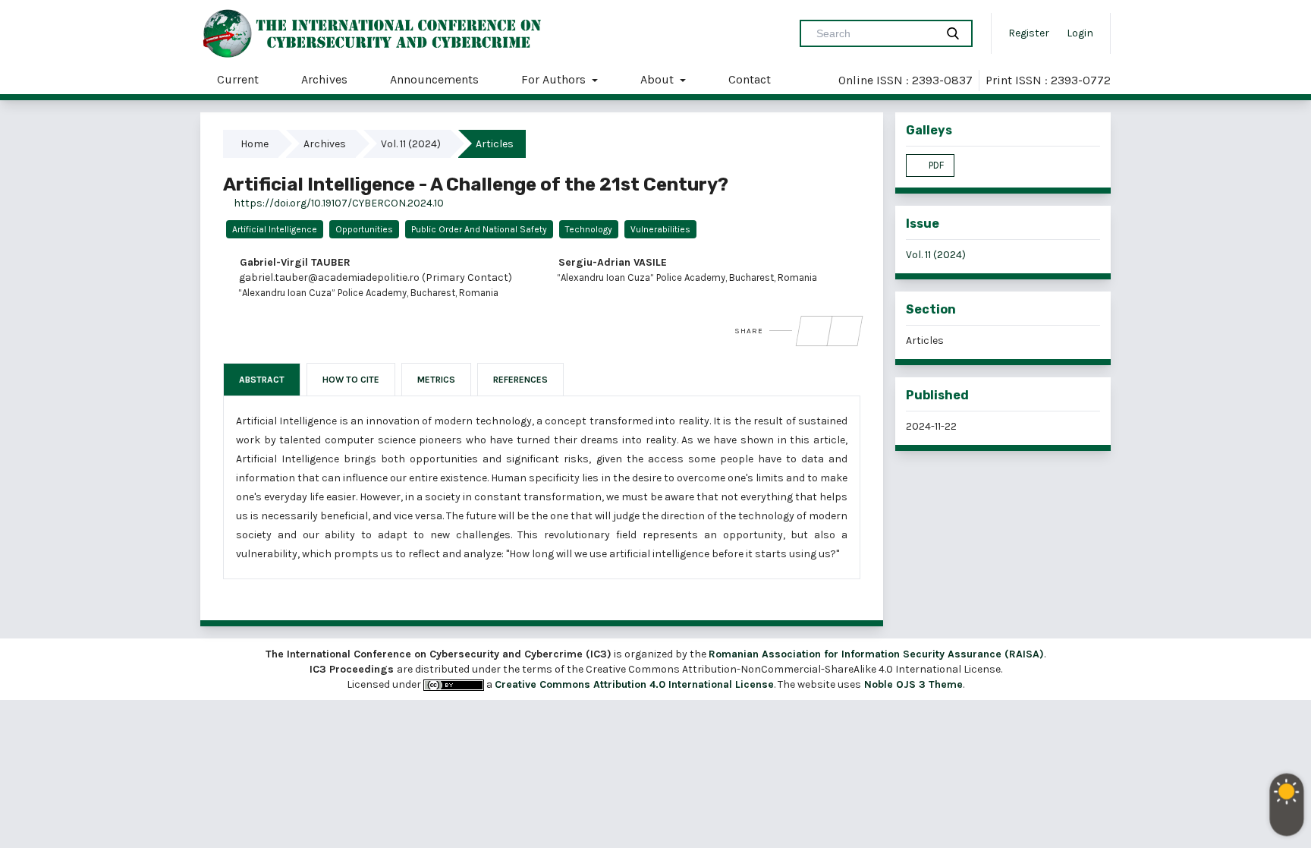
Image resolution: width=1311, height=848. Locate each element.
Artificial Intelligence (274, 229)
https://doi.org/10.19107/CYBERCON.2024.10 (337, 203)
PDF (935, 165)
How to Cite (350, 379)
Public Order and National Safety (479, 229)
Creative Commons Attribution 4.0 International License (634, 684)
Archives (324, 79)
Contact (749, 79)
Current (238, 79)
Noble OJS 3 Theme (912, 684)
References (520, 379)
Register (1028, 33)
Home (256, 143)
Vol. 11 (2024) (412, 143)
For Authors (555, 79)
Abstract (262, 379)
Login (1080, 33)
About (658, 79)
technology (588, 229)
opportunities (364, 229)
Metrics (436, 379)
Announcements (434, 79)
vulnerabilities (660, 229)
